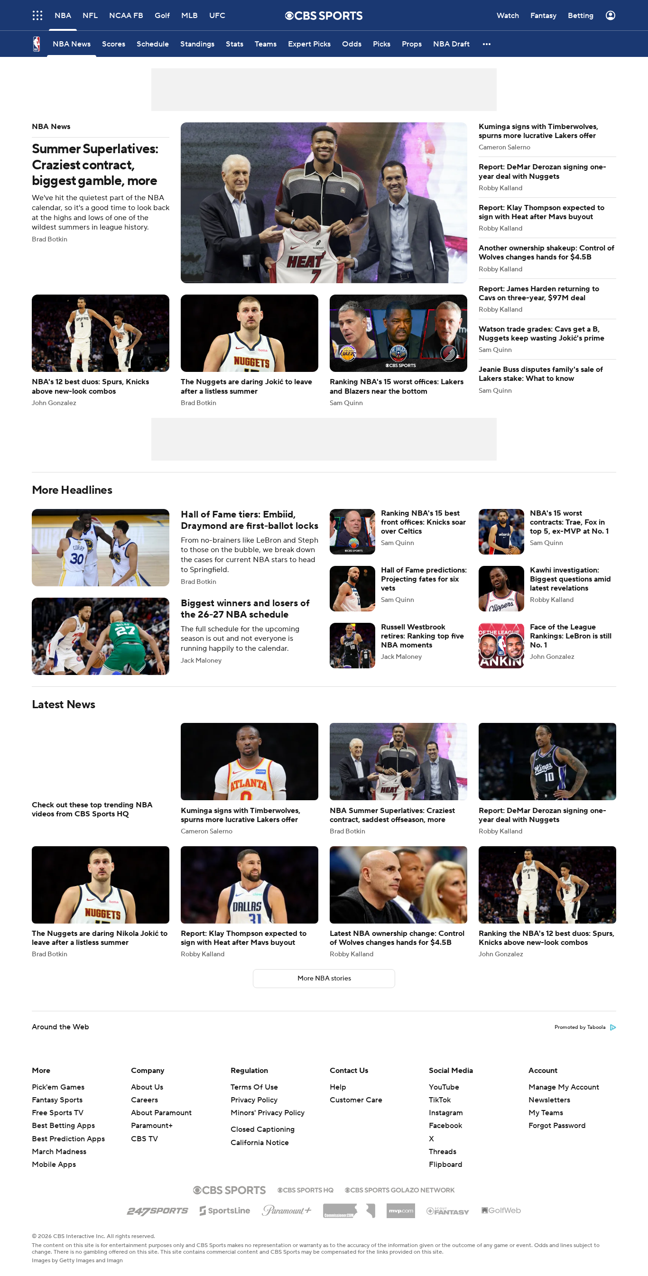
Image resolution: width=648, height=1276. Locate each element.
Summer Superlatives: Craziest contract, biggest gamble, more (249, 202)
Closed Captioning (263, 1129)
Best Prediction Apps (68, 1139)
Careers (144, 1100)
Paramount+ (152, 1125)
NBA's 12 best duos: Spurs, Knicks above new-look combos (100, 350)
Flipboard (446, 1164)
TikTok (440, 1100)
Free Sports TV (57, 1113)
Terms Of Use (254, 1087)
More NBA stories (324, 978)
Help (338, 1087)
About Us (147, 1087)
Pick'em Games (58, 1087)
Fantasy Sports (57, 1100)
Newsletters (549, 1100)
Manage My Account (563, 1087)
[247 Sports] (157, 1209)
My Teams (545, 1113)
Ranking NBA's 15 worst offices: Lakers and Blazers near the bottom (398, 350)
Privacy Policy (254, 1100)
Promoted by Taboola (580, 1027)
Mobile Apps (54, 1164)
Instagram (446, 1113)
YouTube (444, 1087)
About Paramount (161, 1113)
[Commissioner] (349, 1207)
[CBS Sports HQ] (305, 1189)
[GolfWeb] (501, 1211)
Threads (442, 1151)
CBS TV (144, 1139)
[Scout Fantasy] (448, 1210)
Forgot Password (557, 1125)
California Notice (260, 1142)
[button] (37, 15)
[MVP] (401, 1207)
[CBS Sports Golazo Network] (400, 1189)
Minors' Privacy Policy (268, 1113)
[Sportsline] (225, 1209)
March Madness (59, 1151)
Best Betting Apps (63, 1125)
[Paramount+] (287, 1208)
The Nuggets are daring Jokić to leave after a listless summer (249, 350)
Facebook (445, 1125)
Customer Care (356, 1100)
